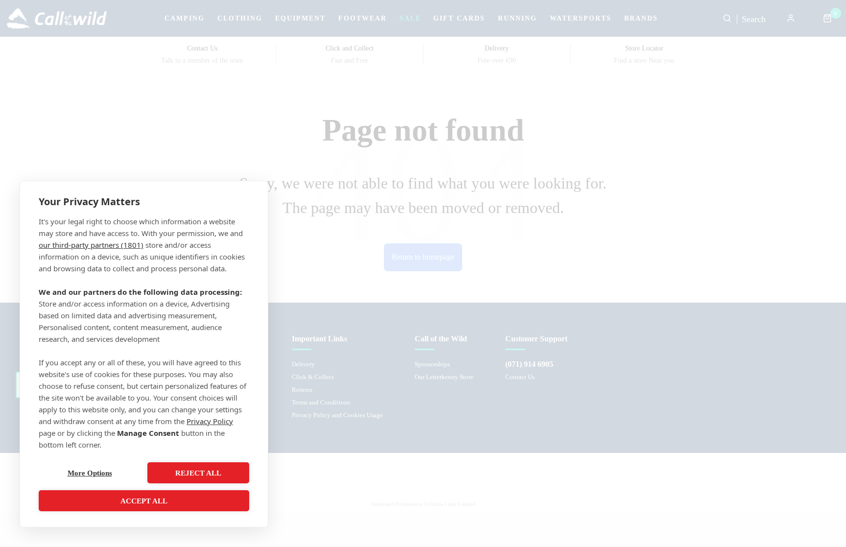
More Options (90, 473)
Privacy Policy (210, 421)
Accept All (143, 501)
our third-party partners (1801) (91, 245)
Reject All (198, 473)
